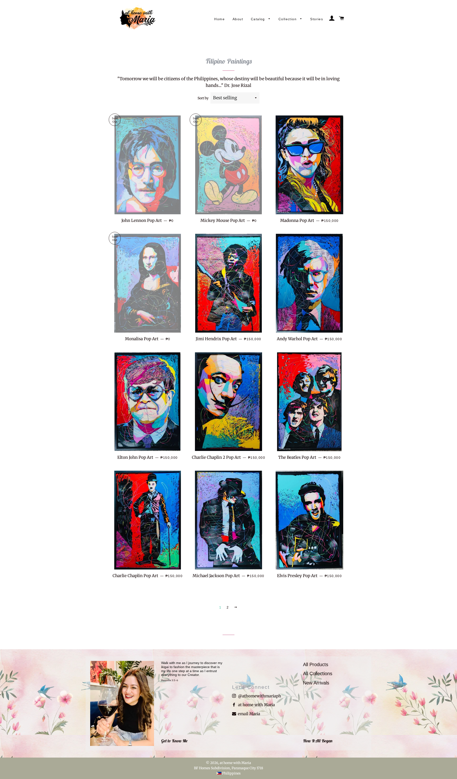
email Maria (248, 713)
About (238, 19)
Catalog (258, 19)
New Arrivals (316, 682)
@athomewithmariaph (259, 696)
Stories (316, 19)
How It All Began (318, 741)
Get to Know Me (174, 741)
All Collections (317, 673)
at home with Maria (256, 704)
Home (219, 19)
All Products (315, 664)
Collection (288, 19)
